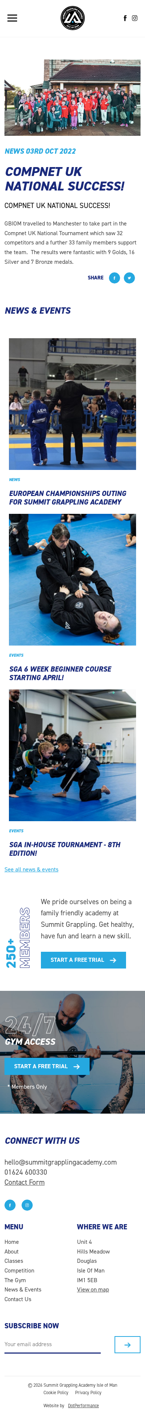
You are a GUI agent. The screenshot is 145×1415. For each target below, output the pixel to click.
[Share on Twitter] (129, 278)
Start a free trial (77, 960)
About (11, 1251)
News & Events (22, 1289)
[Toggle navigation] (12, 18)
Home (11, 1242)
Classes (13, 1261)
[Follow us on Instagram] (135, 18)
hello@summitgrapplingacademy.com (60, 1162)
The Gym (15, 1280)
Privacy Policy (88, 1393)
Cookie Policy (56, 1393)
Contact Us (17, 1299)
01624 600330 (25, 1172)
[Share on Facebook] (114, 278)
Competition (19, 1270)
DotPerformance (83, 1406)
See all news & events (31, 869)
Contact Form (24, 1182)
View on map (93, 1289)
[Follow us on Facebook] (125, 18)
